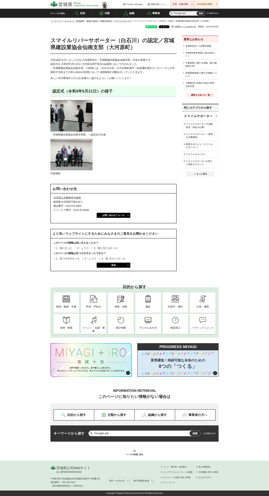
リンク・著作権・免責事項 (175, 467)
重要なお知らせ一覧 (200, 95)
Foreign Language (134, 4)
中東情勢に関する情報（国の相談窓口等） (201, 64)
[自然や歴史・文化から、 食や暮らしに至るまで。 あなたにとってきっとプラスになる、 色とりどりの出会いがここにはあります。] (91, 369)
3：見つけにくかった (113, 258)
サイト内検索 (172, 13)
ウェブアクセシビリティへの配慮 (178, 472)
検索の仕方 (213, 13)
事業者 (156, 13)
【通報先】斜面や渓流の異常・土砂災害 (201, 84)
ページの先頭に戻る (134, 454)
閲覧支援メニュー (159, 4)
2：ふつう (83, 248)
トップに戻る (59, 13)
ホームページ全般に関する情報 (177, 477)
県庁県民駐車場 (141, 481)
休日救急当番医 (205, 4)
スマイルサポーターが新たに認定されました (199, 162)
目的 (82, 13)
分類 (107, 13)
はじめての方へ (205, 477)
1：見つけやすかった (68, 258)
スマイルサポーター (123, 21)
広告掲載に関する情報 (208, 472)
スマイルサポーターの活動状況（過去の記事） (199, 125)
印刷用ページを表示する (185, 26)
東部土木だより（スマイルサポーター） (199, 145)
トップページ (56, 21)
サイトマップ (169, 482)
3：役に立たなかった (106, 248)
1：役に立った (64, 248)
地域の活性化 (92, 21)
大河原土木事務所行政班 (67, 197)
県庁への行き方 (117, 481)
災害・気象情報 (180, 4)
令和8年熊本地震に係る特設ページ (200, 54)
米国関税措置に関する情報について (201, 74)
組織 (131, 13)
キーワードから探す (69, 433)
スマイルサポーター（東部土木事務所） (199, 135)
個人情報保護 (204, 467)
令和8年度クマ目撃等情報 (198, 46)
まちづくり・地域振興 (74, 21)
